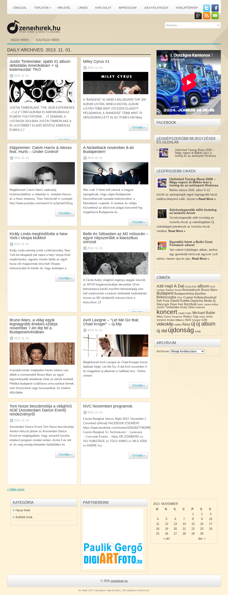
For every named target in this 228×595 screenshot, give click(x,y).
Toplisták (42, 7)
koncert (167, 311)
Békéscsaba (166, 297)
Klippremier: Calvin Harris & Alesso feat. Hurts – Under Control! (41, 149)
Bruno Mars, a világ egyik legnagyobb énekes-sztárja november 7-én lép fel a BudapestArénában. (33, 326)
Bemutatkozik (191, 289)
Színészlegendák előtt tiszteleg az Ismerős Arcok (193, 211)
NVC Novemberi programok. (108, 406)
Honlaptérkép (187, 7)
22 (193, 528)
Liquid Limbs (184, 313)
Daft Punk (163, 300)
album (203, 286)
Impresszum (127, 7)
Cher (179, 297)
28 (184, 533)
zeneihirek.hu (119, 581)
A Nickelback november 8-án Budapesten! (108, 149)
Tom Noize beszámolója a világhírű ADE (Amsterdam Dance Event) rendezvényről (41, 410)
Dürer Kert (176, 304)
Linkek (83, 7)
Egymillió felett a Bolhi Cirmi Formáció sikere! (190, 243)
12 (166, 524)
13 (175, 524)
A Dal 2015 (191, 286)
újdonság (181, 330)
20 (175, 528)
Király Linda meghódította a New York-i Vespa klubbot (38, 236)
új (193, 324)
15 (193, 524)
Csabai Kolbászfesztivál (199, 297)
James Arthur (211, 304)
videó (177, 324)
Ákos (186, 324)
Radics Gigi (190, 316)
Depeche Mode (201, 300)
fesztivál (190, 304)
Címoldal (20, 7)
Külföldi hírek (48, 40)
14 (184, 524)
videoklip (165, 324)
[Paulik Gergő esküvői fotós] (113, 539)
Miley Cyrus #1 (96, 61)
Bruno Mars (209, 289)
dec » (201, 538)
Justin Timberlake (168, 307)
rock (188, 320)
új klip (198, 331)
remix (202, 316)
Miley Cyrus (164, 316)
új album (205, 324)
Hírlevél (64, 7)
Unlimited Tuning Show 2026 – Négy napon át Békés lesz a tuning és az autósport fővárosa (195, 152)
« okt (166, 538)
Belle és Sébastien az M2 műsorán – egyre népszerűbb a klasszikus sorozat (115, 238)
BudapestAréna (184, 293)
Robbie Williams (175, 320)
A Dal (179, 286)
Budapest (165, 293)
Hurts (200, 304)
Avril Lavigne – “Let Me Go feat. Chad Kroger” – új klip (111, 322)
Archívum (163, 351)
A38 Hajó (165, 286)
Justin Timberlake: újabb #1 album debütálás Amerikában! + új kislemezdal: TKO (40, 65)
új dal (162, 330)
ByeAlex (200, 293)
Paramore (177, 316)
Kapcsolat (103, 7)
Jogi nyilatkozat (156, 7)
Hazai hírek (20, 40)
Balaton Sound (173, 290)
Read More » (207, 199)
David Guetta (179, 300)
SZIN (204, 320)
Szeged (196, 320)
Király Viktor (187, 307)
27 (175, 533)
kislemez (200, 307)
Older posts (15, 489)
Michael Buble (203, 313)
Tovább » (138, 127)
